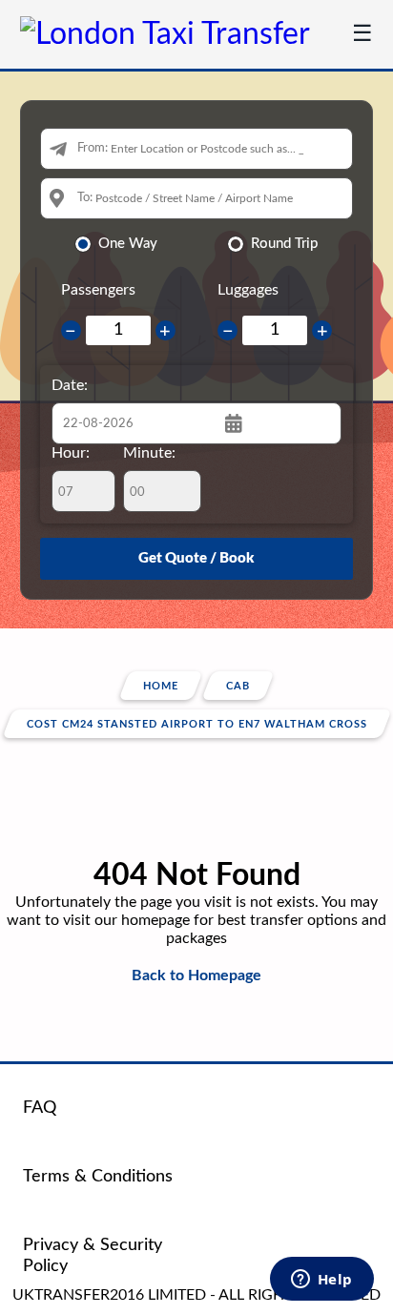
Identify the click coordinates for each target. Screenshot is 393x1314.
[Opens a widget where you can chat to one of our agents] (321, 1280)
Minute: (149, 453)
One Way (127, 243)
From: (92, 148)
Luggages (248, 290)
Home (160, 686)
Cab (238, 686)
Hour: (71, 453)
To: (85, 198)
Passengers (98, 290)
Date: (70, 385)
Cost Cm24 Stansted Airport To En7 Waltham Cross (197, 724)
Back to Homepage (196, 975)
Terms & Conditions (98, 1176)
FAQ (39, 1108)
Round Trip (284, 243)
